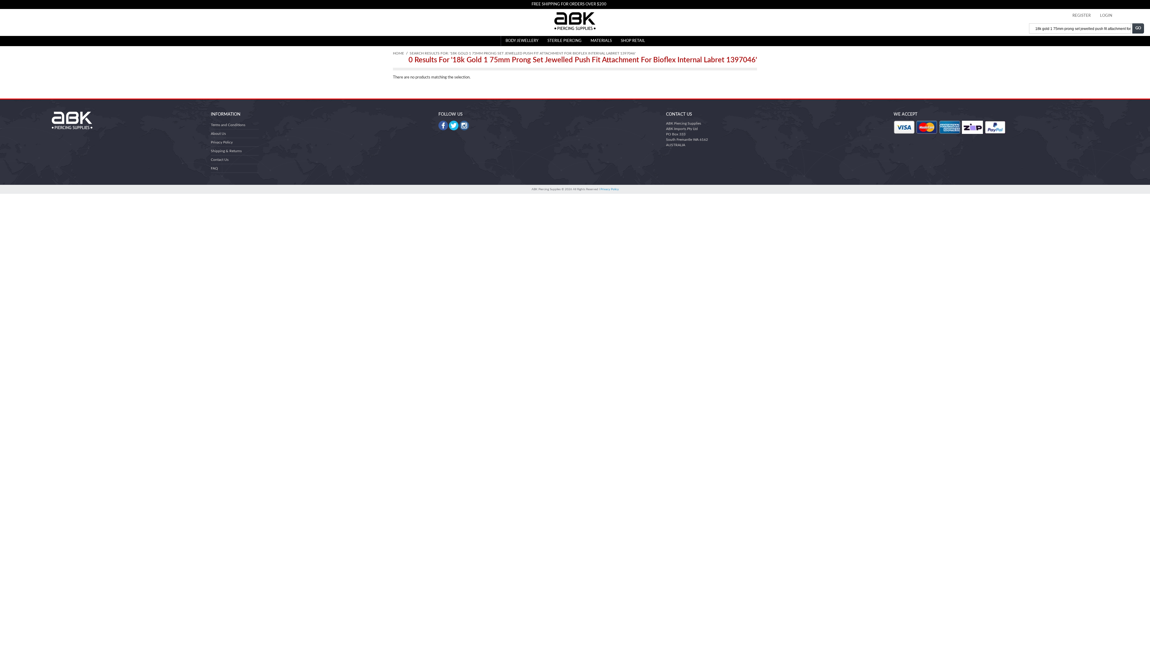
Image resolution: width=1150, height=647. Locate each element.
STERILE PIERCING (564, 41)
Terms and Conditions (228, 125)
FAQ (214, 168)
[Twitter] (454, 125)
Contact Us (220, 159)
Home (398, 53)
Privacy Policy (222, 142)
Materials (601, 41)
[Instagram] (464, 125)
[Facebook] (443, 125)
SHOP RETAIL (633, 41)
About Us (218, 133)
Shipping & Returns (226, 151)
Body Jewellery (522, 41)
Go (1138, 28)
